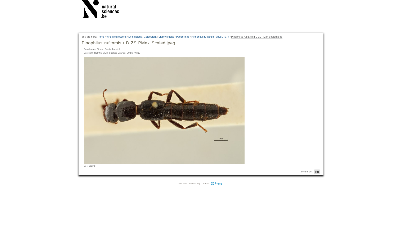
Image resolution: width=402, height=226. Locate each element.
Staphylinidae (166, 36)
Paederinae (182, 36)
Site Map (182, 183)
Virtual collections (116, 36)
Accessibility (194, 183)
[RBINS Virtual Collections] (103, 10)
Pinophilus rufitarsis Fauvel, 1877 (210, 36)
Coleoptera (150, 36)
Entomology (135, 36)
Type (317, 171)
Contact (205, 183)
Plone (217, 183)
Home (101, 36)
